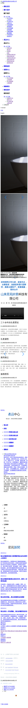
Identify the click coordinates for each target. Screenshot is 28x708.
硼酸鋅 (6, 449)
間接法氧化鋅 (10, 56)
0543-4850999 (10, 689)
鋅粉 (8, 53)
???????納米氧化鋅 (10, 439)
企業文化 (9, 23)
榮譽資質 (7, 66)
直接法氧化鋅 (10, 59)
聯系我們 (7, 90)
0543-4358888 (11, 688)
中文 (2, 110)
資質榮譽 (9, 26)
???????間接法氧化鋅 (11, 432)
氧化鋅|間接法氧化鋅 (9, 473)
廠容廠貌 (9, 33)
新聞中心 (7, 69)
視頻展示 (9, 36)
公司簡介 (9, 20)
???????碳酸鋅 (9, 442)
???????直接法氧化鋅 (11, 435)
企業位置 (9, 103)
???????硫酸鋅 (9, 446)
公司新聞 (9, 79)
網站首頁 (7, 6)
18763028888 (11, 686)
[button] (13, 277)
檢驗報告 (7, 86)
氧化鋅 (9, 49)
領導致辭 (9, 29)
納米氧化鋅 (10, 62)
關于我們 (7, 10)
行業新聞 (9, 83)
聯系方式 (9, 100)
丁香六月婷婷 (4, 704)
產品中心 (7, 39)
